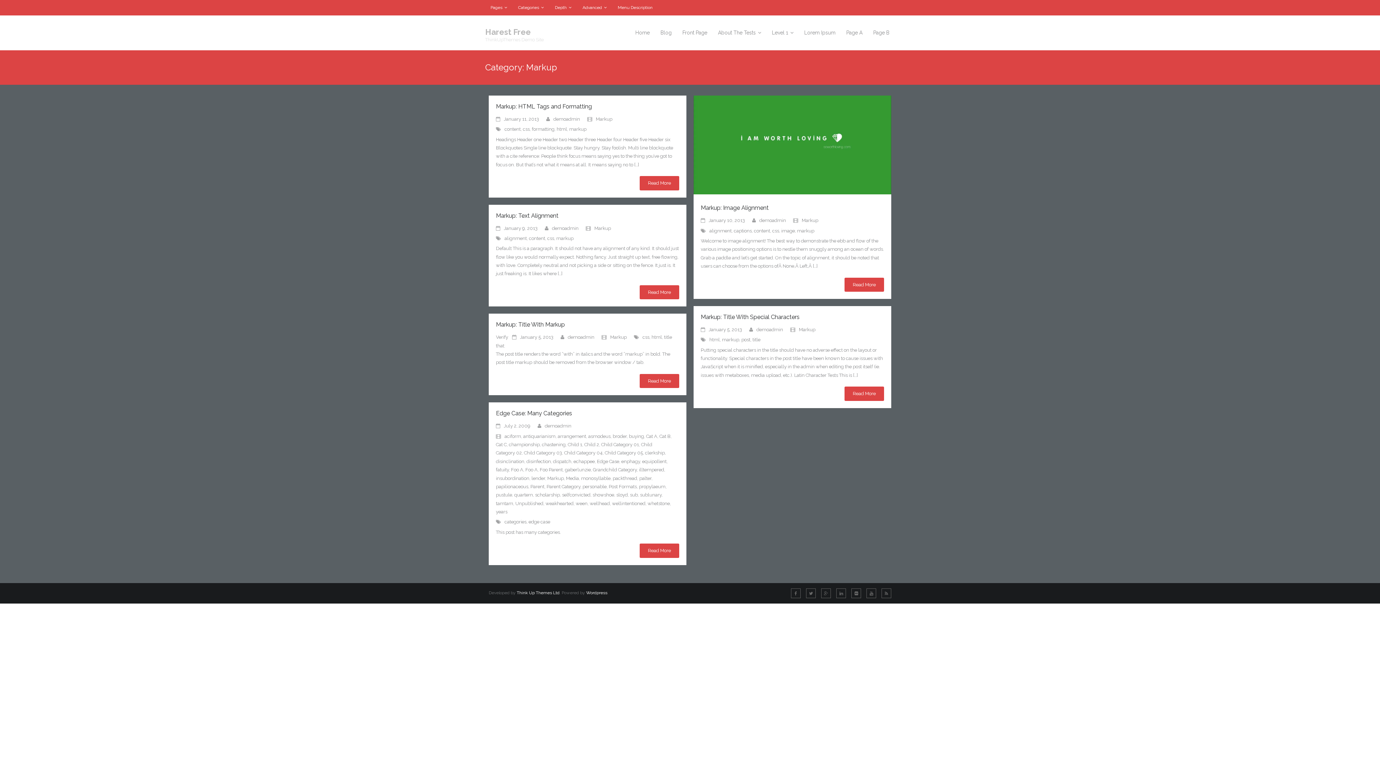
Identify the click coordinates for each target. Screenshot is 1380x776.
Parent (537, 486)
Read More (659, 183)
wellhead (600, 503)
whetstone (659, 503)
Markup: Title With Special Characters (750, 317)
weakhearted (560, 503)
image (788, 231)
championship (524, 444)
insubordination (512, 478)
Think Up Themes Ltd (538, 592)
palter (645, 478)
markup (577, 129)
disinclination (510, 461)
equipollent (654, 461)
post (745, 339)
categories (515, 522)
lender (538, 478)
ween (582, 503)
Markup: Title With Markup (530, 324)
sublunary (651, 495)
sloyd (622, 495)
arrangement (572, 436)
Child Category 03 (543, 453)
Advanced (592, 7)
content (513, 129)
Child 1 (575, 444)
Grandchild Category (615, 469)
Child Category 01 (620, 444)
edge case (539, 522)
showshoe (603, 495)
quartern (523, 495)
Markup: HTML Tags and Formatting (544, 106)
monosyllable (596, 478)
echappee (584, 461)
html (562, 129)
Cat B (665, 436)
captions (743, 231)
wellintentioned (628, 503)
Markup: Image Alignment (735, 207)
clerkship (655, 453)
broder (620, 436)
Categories (528, 7)
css (526, 129)
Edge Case (608, 461)
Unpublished (529, 503)
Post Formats (623, 486)
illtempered (651, 469)
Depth (561, 7)
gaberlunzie (578, 469)
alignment (720, 231)
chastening (554, 444)
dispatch (562, 461)
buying (636, 436)
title (756, 339)
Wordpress (596, 592)
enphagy (630, 461)
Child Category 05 (624, 453)
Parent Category (563, 486)
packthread (625, 478)
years (501, 511)
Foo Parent (551, 469)
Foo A (517, 469)
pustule (504, 495)
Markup (604, 119)
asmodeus (599, 436)
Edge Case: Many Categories (534, 413)
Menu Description (635, 7)
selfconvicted (576, 495)
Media (572, 478)
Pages (496, 7)
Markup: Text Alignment (527, 215)
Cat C (501, 444)
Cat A (651, 436)
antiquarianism (539, 436)
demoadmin (566, 119)
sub (634, 495)
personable (595, 486)
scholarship (547, 495)
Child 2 (591, 444)
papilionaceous (512, 486)
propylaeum (652, 486)
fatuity (502, 469)
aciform (513, 436)
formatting (543, 129)
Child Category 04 (583, 453)
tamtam (504, 503)
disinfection (538, 461)
